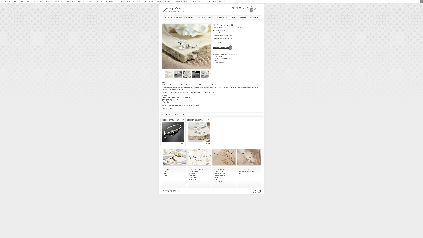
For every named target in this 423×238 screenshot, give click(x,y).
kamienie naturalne (219, 171)
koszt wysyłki (193, 177)
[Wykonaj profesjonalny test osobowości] (249, 165)
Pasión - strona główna (172, 11)
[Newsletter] (239, 8)
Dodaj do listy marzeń (220, 54)
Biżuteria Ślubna (223, 27)
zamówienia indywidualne (246, 171)
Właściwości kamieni (204, 17)
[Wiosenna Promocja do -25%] (199, 165)
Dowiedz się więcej (231, 54)
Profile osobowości (184, 17)
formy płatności (193, 179)
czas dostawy (193, 175)
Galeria (242, 17)
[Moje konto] (242, 8)
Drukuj (216, 60)
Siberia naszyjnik (183, 22)
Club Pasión (231, 17)
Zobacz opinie (218, 56)
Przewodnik (219, 169)
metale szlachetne (219, 175)
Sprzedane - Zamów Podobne (236, 27)
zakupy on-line (193, 171)
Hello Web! (184, 191)
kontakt (166, 173)
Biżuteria (169, 17)
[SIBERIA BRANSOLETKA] (172, 132)
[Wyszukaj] (246, 8)
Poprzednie (163, 74)
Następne (210, 74)
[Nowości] (174, 165)
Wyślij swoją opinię (219, 62)
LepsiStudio (171, 191)
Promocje (220, 17)
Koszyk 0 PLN (256, 9)
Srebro (221, 33)
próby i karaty (218, 181)
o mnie (166, 171)
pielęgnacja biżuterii (220, 173)
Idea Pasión (253, 17)
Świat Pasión (244, 169)
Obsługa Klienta (196, 169)
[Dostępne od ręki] (224, 165)
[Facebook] (233, 8)
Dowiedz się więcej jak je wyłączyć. (215, 1)
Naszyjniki (215, 27)
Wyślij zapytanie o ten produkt (222, 58)
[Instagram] (236, 8)
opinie (240, 173)
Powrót (260, 22)
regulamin (192, 173)
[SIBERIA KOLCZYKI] (198, 132)
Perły (230, 35)
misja (165, 175)
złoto (215, 179)
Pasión (164, 22)
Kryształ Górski (223, 35)
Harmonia (175, 22)
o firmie (167, 169)
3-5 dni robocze (227, 38)
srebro (216, 177)
